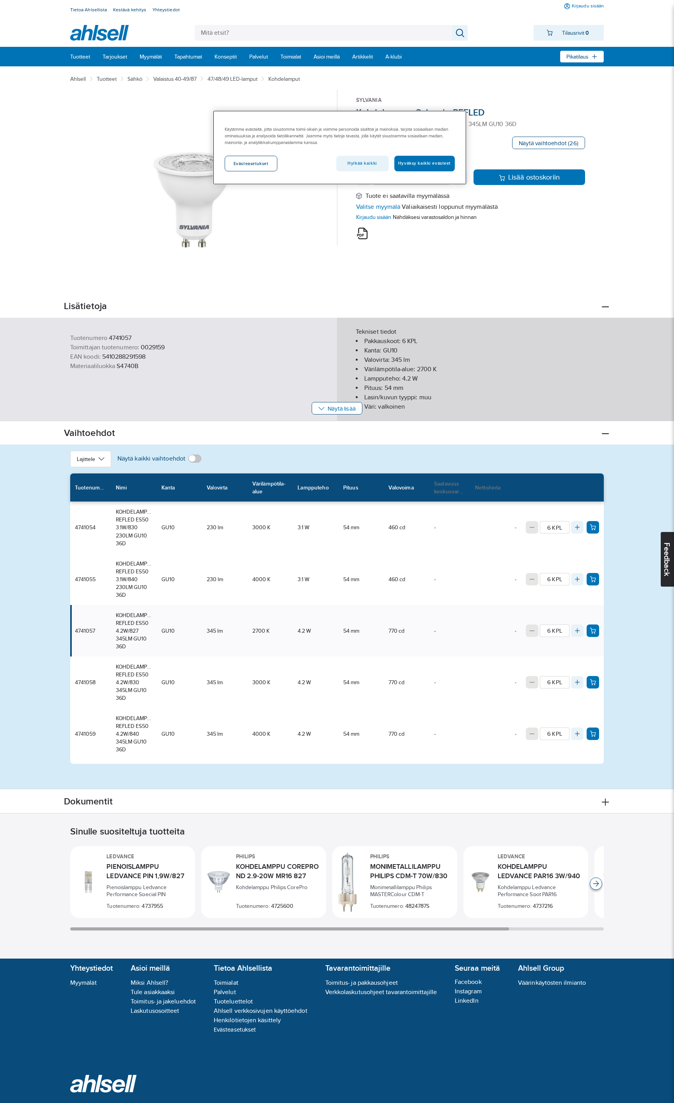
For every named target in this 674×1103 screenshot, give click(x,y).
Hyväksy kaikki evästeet (424, 163)
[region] (339, 147)
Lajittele (86, 459)
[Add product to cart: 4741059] (593, 734)
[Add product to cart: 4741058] (593, 682)
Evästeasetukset (235, 1029)
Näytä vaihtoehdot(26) (548, 143)
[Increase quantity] (577, 527)
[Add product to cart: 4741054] (593, 527)
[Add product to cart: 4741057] (593, 630)
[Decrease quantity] (532, 527)
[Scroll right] (596, 883)
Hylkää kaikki (362, 163)
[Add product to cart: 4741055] (593, 579)
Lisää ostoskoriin (534, 177)
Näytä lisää (342, 408)
